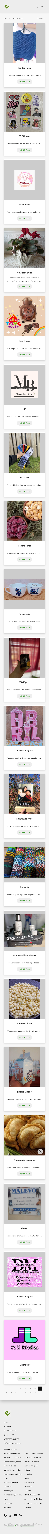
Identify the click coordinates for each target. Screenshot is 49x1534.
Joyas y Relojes (10, 1466)
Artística (27, 1507)
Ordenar (40, 18)
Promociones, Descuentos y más (17, 1495)
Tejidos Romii (24, 67)
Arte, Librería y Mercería (33, 1453)
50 (26, 1392)
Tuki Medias (24, 1364)
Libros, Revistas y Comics (14, 1470)
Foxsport (24, 477)
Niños (6, 1499)
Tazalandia (24, 614)
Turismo (27, 1491)
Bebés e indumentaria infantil (15, 1457)
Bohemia (24, 887)
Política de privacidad (12, 1443)
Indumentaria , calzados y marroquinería (19, 1474)
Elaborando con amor (24, 1160)
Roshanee (24, 204)
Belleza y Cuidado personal (35, 1457)
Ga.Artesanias (24, 272)
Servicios (28, 1474)
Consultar (24, 82)
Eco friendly (29, 1482)
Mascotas (28, 1486)
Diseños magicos (24, 1296)
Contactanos (10, 1430)
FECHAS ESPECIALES (32, 1495)
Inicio (5, 18)
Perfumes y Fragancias (33, 1503)
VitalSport (24, 682)
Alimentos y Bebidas (12, 1453)
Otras (6, 1478)
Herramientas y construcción (15, 1462)
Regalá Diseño (24, 1091)
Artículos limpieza (11, 1482)
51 (31, 1392)
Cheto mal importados (24, 955)
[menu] (42, 6)
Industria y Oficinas (31, 1462)
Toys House (25, 341)
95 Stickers (24, 136)
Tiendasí (10, 1525)
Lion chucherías (24, 818)
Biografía (7, 1426)
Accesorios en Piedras (33, 1499)
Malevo (24, 1228)
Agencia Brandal (27, 1525)
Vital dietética (24, 1023)
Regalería (7, 1507)
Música (27, 1470)
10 (16, 1392)
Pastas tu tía (24, 545)
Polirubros (8, 1503)
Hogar (26, 1478)
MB (24, 409)
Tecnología (8, 1491)
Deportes (8, 1486)
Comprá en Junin (16, 18)
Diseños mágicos (24, 750)
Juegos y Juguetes (31, 1466)
